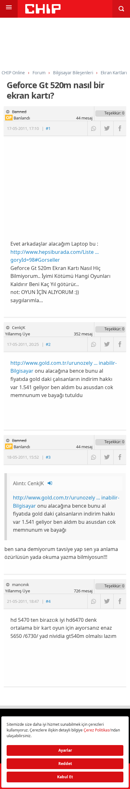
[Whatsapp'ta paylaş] (93, 128)
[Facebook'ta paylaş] (119, 128)
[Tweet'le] (106, 128)
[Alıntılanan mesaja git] (50, 483)
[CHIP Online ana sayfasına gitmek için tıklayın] (43, 12)
